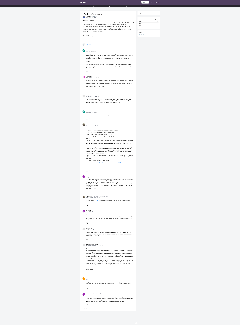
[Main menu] (159, 2)
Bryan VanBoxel (89, 76)
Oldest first (131, 40)
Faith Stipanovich (89, 95)
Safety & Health (131, 6)
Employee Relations (96, 6)
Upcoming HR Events (140, 6)
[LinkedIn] (143, 34)
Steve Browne (91, 16)
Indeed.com (105, 54)
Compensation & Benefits (85, 6)
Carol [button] (89, 127)
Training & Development (107, 6)
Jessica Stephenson (90, 123)
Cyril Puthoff (88, 210)
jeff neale (87, 277)
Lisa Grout (88, 49)
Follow (91, 35)
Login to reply (89, 44)
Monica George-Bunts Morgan (92, 244)
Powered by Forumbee (235, 323)
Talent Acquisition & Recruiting (120, 6)
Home (81, 9)
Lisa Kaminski (88, 111)
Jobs (154, 6)
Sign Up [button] (152, 2)
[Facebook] (139, 34)
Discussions (149, 6)
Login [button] (156, 2)
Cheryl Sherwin (89, 228)
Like (85, 35)
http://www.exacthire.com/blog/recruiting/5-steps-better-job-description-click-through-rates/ (106, 162)
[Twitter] (141, 34)
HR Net (83, 2)
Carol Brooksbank (89, 175)
